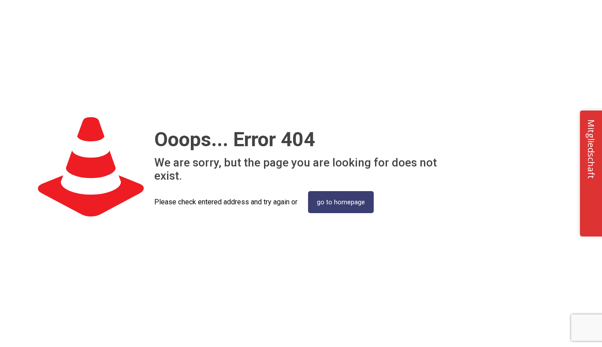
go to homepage (341, 202)
